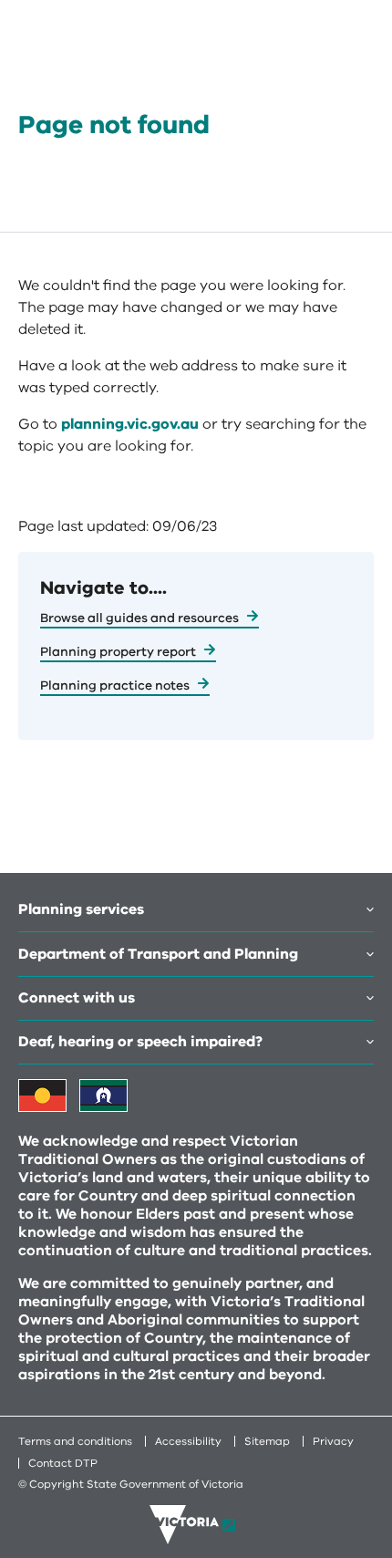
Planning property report (118, 651)
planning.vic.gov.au (130, 424)
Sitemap (267, 1441)
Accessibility (188, 1441)
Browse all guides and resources (139, 618)
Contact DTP (63, 1463)
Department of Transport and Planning (158, 954)
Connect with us (76, 998)
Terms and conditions (75, 1441)
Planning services (81, 909)
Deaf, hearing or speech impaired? (140, 1041)
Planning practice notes (115, 685)
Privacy (333, 1441)
